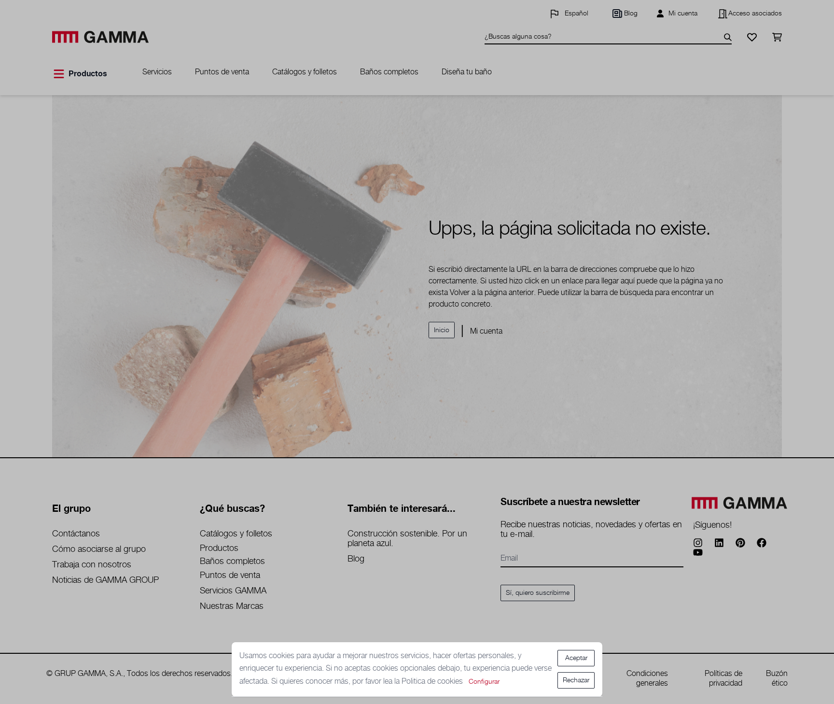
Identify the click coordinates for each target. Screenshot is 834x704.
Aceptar (576, 658)
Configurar (484, 681)
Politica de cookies (433, 681)
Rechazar (576, 680)
